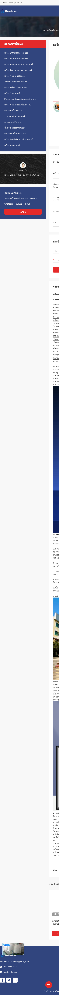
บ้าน (43, 30)
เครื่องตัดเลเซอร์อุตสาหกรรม (16, 59)
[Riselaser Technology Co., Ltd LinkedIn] (15, 980)
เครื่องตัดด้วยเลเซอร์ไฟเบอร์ (16, 53)
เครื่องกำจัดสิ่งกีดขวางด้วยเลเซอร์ (18, 139)
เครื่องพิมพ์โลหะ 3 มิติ (13, 110)
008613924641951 (29, 198)
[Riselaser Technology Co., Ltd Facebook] (2, 980)
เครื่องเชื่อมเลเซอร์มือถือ (14, 76)
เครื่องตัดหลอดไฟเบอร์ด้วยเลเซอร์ (18, 64)
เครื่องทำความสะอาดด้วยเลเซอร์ (18, 70)
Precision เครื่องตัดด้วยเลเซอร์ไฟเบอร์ (20, 99)
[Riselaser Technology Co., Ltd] (9, 11)
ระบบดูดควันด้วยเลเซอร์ (14, 116)
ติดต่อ (23, 212)
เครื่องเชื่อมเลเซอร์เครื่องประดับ (17, 105)
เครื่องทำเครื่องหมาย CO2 (15, 133)
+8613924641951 (22, 204)
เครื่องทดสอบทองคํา (12, 145)
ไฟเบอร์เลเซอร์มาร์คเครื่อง (15, 82)
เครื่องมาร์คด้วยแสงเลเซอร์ (15, 87)
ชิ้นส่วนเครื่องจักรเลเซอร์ (14, 128)
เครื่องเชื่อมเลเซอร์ (12, 93)
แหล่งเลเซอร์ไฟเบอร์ (13, 122)
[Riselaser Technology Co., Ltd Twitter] (8, 980)
